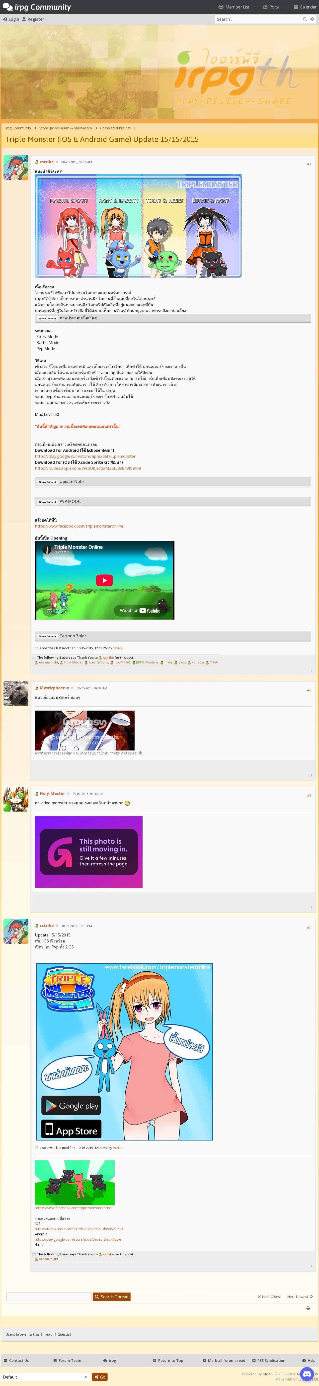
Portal (273, 7)
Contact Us (18, 1360)
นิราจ (213, 662)
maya (168, 662)
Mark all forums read (225, 1360)
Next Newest (298, 1296)
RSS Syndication (270, 1360)
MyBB (268, 1374)
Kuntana (147, 662)
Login (13, 19)
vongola (197, 662)
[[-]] (34, 657)
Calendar (307, 7)
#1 (309, 164)
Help (311, 1360)
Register (35, 19)
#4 (309, 927)
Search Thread (113, 1296)
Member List (236, 7)
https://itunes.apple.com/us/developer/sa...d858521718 (79, 1228)
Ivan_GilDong (98, 662)
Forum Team (69, 1360)
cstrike (46, 162)
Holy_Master (73, 662)
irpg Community (18, 128)
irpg (111, 1360)
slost (182, 662)
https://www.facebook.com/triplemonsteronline (79, 526)
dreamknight (48, 662)
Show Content (47, 318)
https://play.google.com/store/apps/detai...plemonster (85, 456)
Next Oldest (271, 1296)
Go (101, 1377)
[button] (311, 670)
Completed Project (115, 128)
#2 (309, 690)
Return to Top (169, 1360)
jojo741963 (122, 662)
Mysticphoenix (54, 688)
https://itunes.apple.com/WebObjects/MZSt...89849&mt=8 (88, 468)
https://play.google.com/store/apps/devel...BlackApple (78, 1239)
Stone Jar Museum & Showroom (65, 128)
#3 (309, 795)
